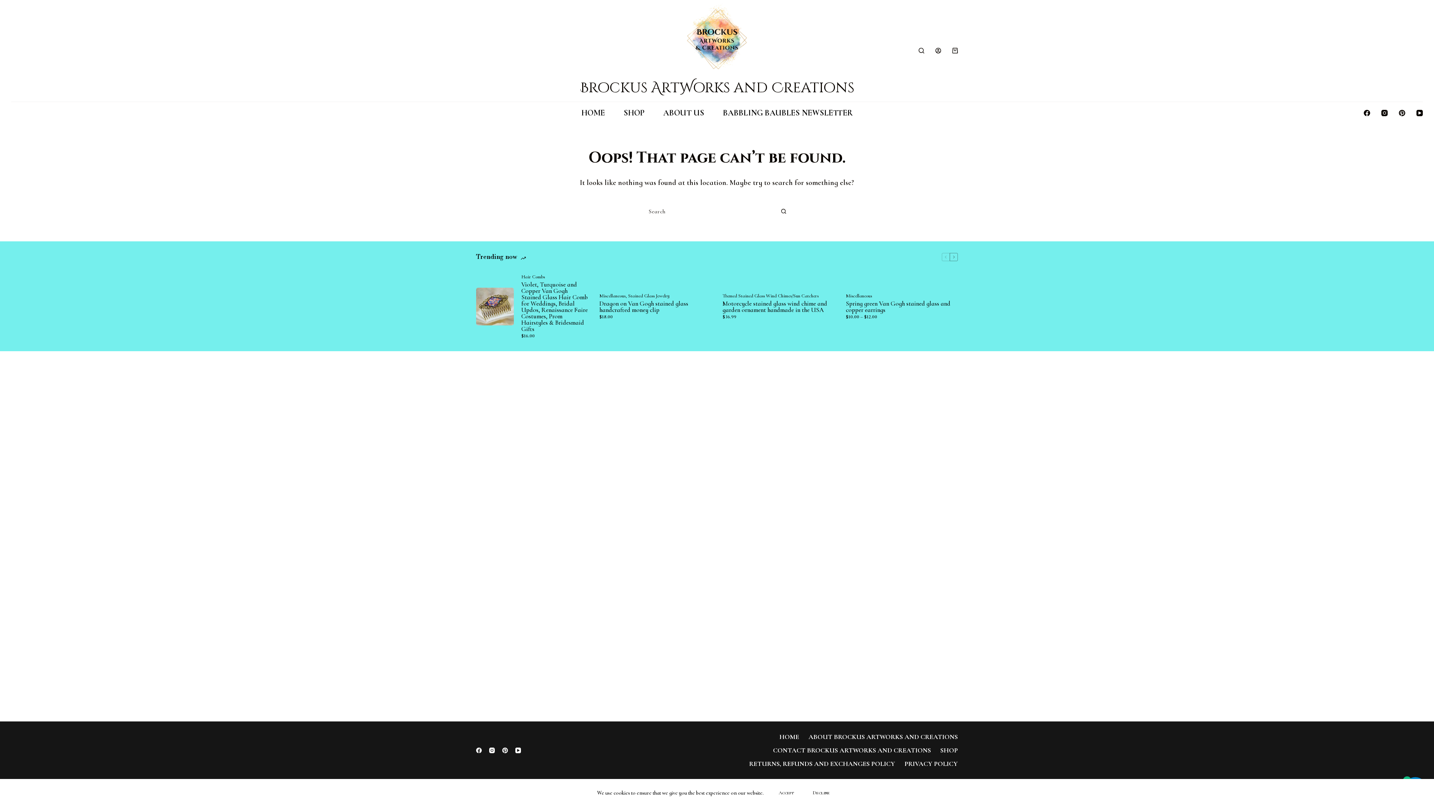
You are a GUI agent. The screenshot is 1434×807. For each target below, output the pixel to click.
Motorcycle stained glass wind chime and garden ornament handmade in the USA (775, 306)
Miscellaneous (612, 296)
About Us (683, 113)
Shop (634, 113)
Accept (786, 793)
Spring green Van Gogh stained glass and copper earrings (898, 306)
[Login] (938, 50)
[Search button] (783, 211)
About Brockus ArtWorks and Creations (883, 737)
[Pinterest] (1402, 113)
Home (593, 113)
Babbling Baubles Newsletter (788, 113)
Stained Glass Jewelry (649, 296)
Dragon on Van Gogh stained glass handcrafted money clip (643, 306)
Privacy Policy (931, 764)
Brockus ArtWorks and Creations (717, 88)
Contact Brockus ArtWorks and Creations (852, 750)
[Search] (921, 50)
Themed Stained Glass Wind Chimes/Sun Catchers (771, 296)
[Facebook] (1367, 113)
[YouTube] (1419, 113)
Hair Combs (533, 277)
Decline (821, 793)
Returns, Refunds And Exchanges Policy (822, 764)
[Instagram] (1384, 113)
